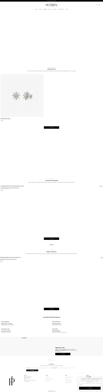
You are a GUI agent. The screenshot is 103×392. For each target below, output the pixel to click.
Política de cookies (68, 382)
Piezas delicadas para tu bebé (57, 324)
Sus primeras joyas (56, 323)
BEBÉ (49, 9)
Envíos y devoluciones (49, 378)
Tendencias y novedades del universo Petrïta (59, 332)
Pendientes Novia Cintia (5, 118)
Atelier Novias (48, 380)
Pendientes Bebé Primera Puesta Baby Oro (8, 259)
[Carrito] (99, 4)
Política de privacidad (68, 380)
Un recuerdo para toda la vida (6, 332)
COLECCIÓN (54, 9)
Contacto (47, 377)
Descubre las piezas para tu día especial (7, 324)
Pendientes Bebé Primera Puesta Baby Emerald (10, 187)
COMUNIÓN (45, 9)
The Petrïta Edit (56, 331)
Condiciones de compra (69, 377)
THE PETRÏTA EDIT (61, 9)
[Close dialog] (100, 379)
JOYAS (36, 9)
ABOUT (67, 9)
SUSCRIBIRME (89, 388)
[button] (1, 97)
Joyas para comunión (6, 331)
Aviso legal (66, 378)
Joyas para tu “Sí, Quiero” (7, 323)
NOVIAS (40, 9)
